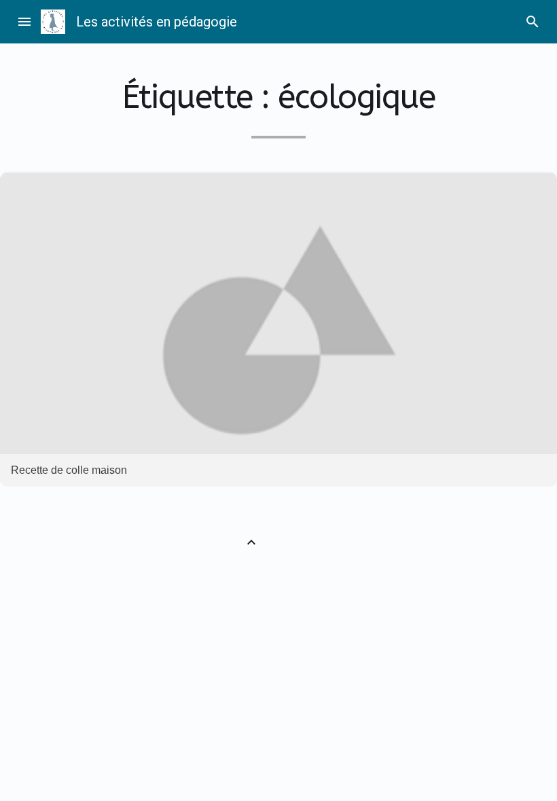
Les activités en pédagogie (156, 22)
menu (24, 22)
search (532, 22)
